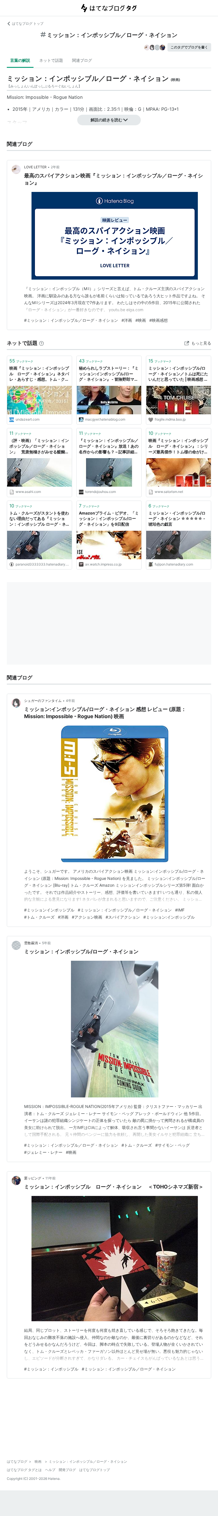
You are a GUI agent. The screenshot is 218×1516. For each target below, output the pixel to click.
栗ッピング (32, 1178)
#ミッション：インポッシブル (51, 1369)
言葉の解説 (20, 60)
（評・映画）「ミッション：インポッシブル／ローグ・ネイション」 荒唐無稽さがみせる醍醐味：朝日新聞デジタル (39, 446)
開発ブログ (67, 1470)
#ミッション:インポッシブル (169, 917)
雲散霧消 (31, 943)
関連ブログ (82, 60)
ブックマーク (21, 361)
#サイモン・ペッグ (172, 1145)
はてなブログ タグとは (24, 1470)
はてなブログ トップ (27, 23)
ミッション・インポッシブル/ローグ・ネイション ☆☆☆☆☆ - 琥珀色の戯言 (177, 518)
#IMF (180, 909)
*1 (176, 109)
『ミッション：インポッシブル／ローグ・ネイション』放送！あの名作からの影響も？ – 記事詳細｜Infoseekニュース (109, 446)
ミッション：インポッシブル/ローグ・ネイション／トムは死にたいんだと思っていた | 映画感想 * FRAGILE (178, 374)
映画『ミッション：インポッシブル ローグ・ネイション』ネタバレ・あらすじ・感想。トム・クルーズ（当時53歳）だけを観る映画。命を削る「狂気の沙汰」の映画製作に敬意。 (39, 374)
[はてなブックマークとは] (41, 343)
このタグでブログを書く (189, 47)
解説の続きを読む (106, 119)
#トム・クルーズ (39, 917)
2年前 (55, 167)
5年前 (46, 943)
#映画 (140, 320)
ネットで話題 (51, 60)
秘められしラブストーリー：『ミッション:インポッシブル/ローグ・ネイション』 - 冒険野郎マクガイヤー (109, 374)
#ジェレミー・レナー (43, 1152)
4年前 (70, 700)
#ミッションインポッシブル (49, 909)
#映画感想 (158, 320)
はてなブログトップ (94, 1470)
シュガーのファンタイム (43, 700)
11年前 (50, 1178)
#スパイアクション (123, 917)
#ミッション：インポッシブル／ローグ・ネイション (71, 320)
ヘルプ (50, 1470)
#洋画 (126, 320)
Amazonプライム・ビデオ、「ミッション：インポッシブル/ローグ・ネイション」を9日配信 (109, 518)
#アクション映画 (87, 917)
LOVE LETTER (35, 167)
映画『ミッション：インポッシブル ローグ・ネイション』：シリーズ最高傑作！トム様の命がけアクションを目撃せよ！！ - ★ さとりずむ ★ (178, 446)
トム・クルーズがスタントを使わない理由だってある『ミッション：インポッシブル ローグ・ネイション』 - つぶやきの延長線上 (39, 519)
